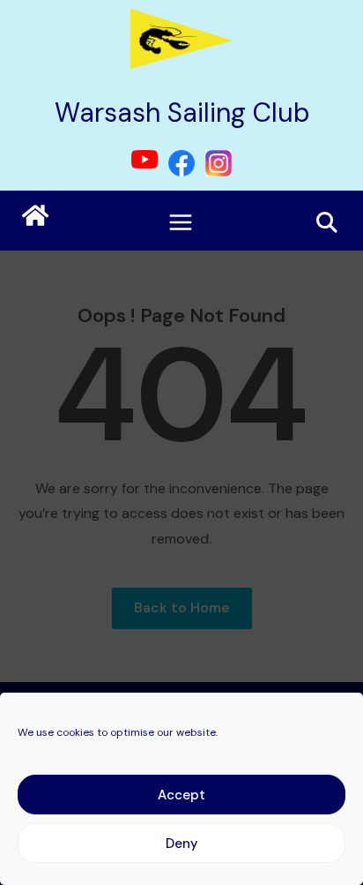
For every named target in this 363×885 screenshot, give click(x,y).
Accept (181, 795)
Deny (182, 843)
